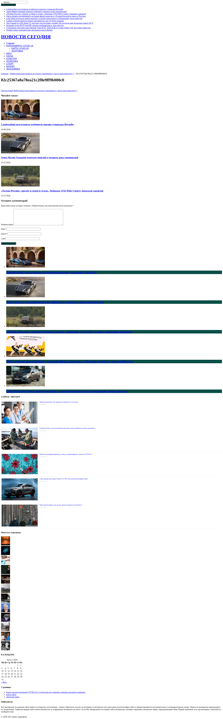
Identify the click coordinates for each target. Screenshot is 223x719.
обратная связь (12, 697)
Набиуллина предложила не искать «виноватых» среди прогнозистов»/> (39, 91)
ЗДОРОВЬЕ (17, 51)
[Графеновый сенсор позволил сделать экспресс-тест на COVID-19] (5, 564)
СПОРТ (10, 64)
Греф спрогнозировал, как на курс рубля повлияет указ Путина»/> (61, 505)
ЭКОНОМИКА (13, 69)
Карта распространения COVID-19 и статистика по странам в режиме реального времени (45, 692)
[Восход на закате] (5, 640)
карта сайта (11, 694)
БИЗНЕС (10, 66)
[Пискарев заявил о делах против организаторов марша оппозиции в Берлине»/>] (5, 611)
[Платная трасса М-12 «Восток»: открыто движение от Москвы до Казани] (5, 592)
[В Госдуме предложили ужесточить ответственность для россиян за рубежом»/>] (5, 630)
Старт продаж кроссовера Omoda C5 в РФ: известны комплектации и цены (63, 479)
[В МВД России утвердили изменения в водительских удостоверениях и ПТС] (5, 602)
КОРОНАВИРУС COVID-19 (19, 46)
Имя (3, 229)
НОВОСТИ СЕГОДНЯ (26, 36)
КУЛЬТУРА (11, 58)
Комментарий (7, 224)
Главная (10, 43)
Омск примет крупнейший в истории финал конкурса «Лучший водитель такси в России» (46, 16)
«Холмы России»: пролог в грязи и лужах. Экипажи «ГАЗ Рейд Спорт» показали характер (46, 14)
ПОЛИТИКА (12, 61)
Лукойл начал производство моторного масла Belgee (29, 30)
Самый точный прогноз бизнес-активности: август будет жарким (35, 21)
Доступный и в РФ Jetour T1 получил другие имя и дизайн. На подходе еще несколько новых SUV (49, 23)
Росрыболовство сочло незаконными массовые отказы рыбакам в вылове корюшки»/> (67, 428)
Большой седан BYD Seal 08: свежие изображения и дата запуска (35, 25)
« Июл (4, 682)
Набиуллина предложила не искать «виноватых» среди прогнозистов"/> (42, 74)
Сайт (3, 238)
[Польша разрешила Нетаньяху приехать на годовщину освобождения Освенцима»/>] (5, 573)
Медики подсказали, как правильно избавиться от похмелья (58, 402)
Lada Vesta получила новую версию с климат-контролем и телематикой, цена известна (44, 18)
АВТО (9, 53)
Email (3, 234)
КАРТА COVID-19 (20, 48)
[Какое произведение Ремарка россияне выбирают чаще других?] (5, 650)
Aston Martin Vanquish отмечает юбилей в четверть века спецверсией (36, 11)
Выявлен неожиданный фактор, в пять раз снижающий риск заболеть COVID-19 (65, 454)
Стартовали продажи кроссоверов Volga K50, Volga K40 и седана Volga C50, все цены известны (48, 28)
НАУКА (9, 56)
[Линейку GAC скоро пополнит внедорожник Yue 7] (5, 583)
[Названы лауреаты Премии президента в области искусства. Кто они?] (5, 545)
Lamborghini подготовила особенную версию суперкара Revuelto (34, 9)
